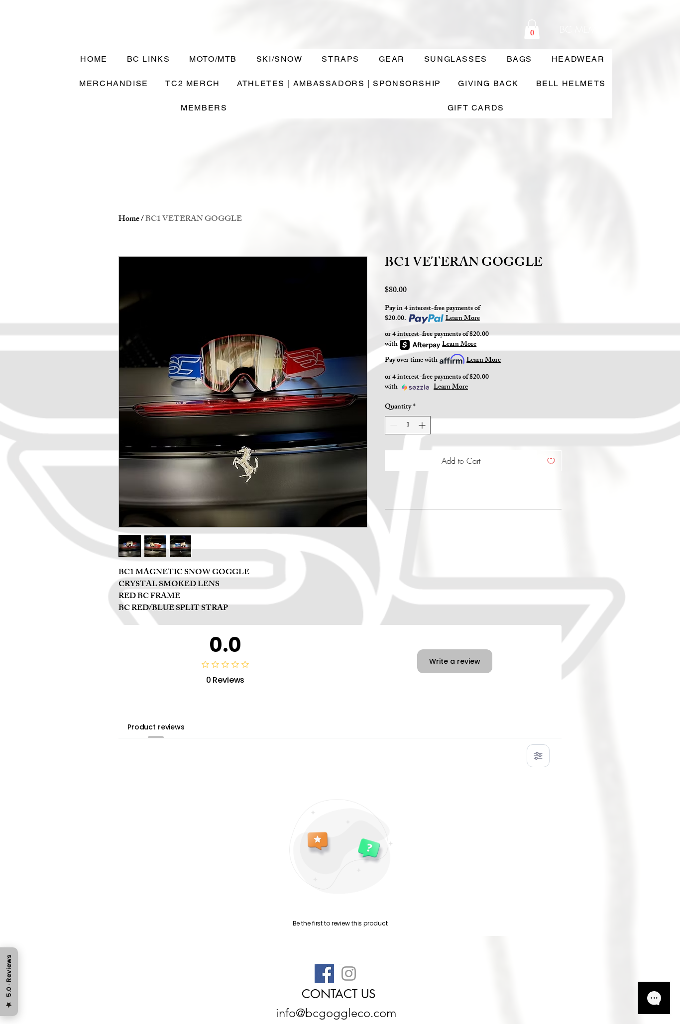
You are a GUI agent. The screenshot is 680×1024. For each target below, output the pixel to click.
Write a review (454, 661)
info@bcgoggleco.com (336, 1013)
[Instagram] (348, 973)
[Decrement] (392, 425)
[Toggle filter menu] (538, 755)
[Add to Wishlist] (551, 460)
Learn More (463, 319)
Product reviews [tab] (156, 727)
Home (128, 219)
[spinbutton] (408, 425)
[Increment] (423, 425)
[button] (532, 29)
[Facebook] (324, 973)
